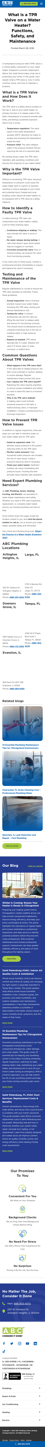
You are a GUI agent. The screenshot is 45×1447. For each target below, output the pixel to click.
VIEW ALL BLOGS (12, 846)
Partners (5, 1440)
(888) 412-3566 (16, 647)
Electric (6, 1420)
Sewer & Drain (9, 1396)
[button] (41, 4)
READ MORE (11, 959)
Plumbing (6, 1388)
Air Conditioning (10, 1404)
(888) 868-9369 (16, 689)
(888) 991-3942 (16, 597)
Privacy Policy (14, 1440)
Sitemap (29, 1440)
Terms (23, 1440)
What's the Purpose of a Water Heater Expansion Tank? (22, 534)
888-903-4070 (30, 4)
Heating (6, 1412)
